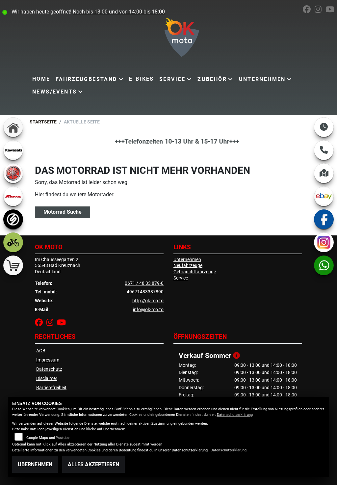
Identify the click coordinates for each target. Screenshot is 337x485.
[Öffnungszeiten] (324, 127)
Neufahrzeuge (187, 265)
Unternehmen (262, 79)
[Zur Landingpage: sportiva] (13, 219)
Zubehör (212, 79)
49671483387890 (145, 292)
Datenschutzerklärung (235, 415)
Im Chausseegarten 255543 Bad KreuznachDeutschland (57, 266)
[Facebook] (324, 219)
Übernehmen (35, 464)
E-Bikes (141, 79)
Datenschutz (49, 369)
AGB (40, 351)
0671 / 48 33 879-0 (144, 283)
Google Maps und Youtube (47, 438)
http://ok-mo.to (148, 301)
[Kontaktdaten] (324, 150)
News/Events (54, 92)
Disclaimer (46, 378)
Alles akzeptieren (93, 464)
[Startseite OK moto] (169, 39)
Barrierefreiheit (51, 388)
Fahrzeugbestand (86, 79)
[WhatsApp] (324, 265)
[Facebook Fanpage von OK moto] (309, 10)
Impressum (47, 360)
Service (172, 79)
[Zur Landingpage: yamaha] (13, 173)
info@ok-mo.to (148, 309)
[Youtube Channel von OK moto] (331, 10)
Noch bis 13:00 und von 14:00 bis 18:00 (119, 12)
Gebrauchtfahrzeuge (194, 272)
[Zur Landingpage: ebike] (13, 242)
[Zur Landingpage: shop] (13, 265)
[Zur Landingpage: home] (13, 127)
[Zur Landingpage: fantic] (13, 196)
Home (41, 79)
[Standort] (324, 173)
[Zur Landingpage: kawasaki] (13, 150)
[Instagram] (324, 242)
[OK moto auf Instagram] (320, 10)
